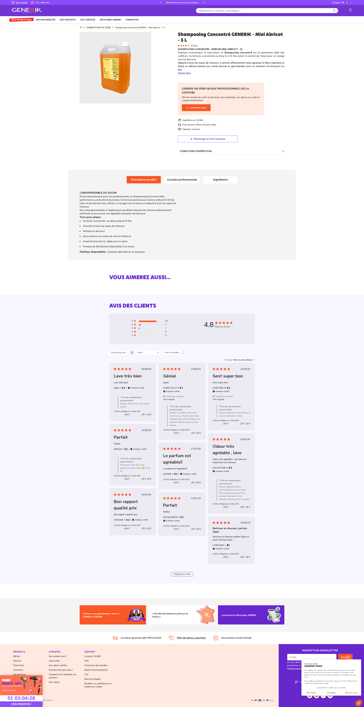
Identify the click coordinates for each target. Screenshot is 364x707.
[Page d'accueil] (81, 27)
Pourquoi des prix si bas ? (61, 670)
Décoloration (19, 674)
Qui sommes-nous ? (58, 656)
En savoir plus (92, 620)
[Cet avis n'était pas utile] (148, 414)
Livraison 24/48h (92, 656)
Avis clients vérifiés (58, 665)
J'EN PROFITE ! (21, 704)
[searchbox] (119, 352)
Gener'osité (54, 660)
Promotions (18, 665)
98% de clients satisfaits (191, 637)
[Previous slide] (160, 2)
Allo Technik (21, 2)
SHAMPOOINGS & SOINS (98, 27)
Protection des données (95, 665)
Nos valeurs (54, 682)
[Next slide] (203, 2)
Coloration (18, 670)
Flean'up (17, 660)
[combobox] (148, 352)
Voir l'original (169, 399)
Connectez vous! (197, 107)
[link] (21, 685)
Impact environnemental (95, 670)
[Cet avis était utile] (143, 414)
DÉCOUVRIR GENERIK (110, 19)
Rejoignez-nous (232, 618)
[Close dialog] (39, 678)
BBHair (16, 656)
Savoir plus (184, 73)
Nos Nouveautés (45, 19)
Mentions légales (92, 679)
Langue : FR (338, 2)
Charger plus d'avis (182, 574)
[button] (149, 321)
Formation (132, 19)
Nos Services (87, 19)
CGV (86, 674)
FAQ (86, 660)
